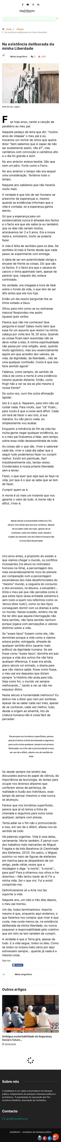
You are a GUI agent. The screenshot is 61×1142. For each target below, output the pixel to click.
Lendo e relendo (13, 1029)
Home (9, 29)
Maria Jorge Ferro (18, 56)
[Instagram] (33, 4)
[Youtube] (28, 4)
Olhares (20, 29)
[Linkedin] (38, 4)
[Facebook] (22, 5)
